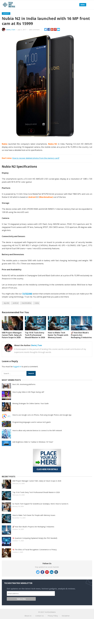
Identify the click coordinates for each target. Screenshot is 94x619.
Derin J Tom (10, 30)
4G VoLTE (6, 303)
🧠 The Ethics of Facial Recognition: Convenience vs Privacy (34, 549)
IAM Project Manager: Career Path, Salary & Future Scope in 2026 (12, 335)
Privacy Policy (53, 616)
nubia (37, 303)
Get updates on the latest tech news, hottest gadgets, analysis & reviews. (41, 588)
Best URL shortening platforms (23, 384)
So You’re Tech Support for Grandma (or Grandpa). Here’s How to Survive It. (40, 504)
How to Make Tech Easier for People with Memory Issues (58, 335)
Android (15, 303)
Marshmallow (26, 303)
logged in (17, 366)
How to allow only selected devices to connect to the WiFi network (37, 430)
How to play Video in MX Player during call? (28, 392)
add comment (34, 30)
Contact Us (39, 616)
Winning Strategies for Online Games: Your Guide (30, 403)
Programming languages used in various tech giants (31, 422)
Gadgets (6, 13)
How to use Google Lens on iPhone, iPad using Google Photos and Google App (41, 415)
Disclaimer (66, 616)
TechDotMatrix (50, 612)
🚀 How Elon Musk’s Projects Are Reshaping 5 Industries (81, 335)
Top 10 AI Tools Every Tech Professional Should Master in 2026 (35, 335)
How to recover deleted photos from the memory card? (35, 158)
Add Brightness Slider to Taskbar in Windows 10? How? (32, 442)
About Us (28, 616)
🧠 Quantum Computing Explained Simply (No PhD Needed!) (34, 538)
